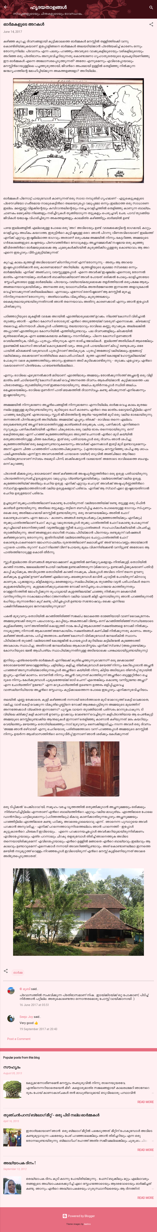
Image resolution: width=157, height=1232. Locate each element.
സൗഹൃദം (11, 1067)
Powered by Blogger (81, 1216)
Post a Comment (18, 1039)
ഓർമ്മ (17, 972)
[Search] (151, 8)
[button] (151, 25)
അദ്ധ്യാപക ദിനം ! (19, 1162)
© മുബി (25, 989)
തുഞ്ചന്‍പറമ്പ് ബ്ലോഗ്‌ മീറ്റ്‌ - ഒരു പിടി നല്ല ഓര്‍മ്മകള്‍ (51, 1114)
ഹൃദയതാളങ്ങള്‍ (48, 7)
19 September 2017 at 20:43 (38, 1029)
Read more (146, 1102)
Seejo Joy (26, 1017)
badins (87, 1224)
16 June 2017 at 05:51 (34, 1005)
